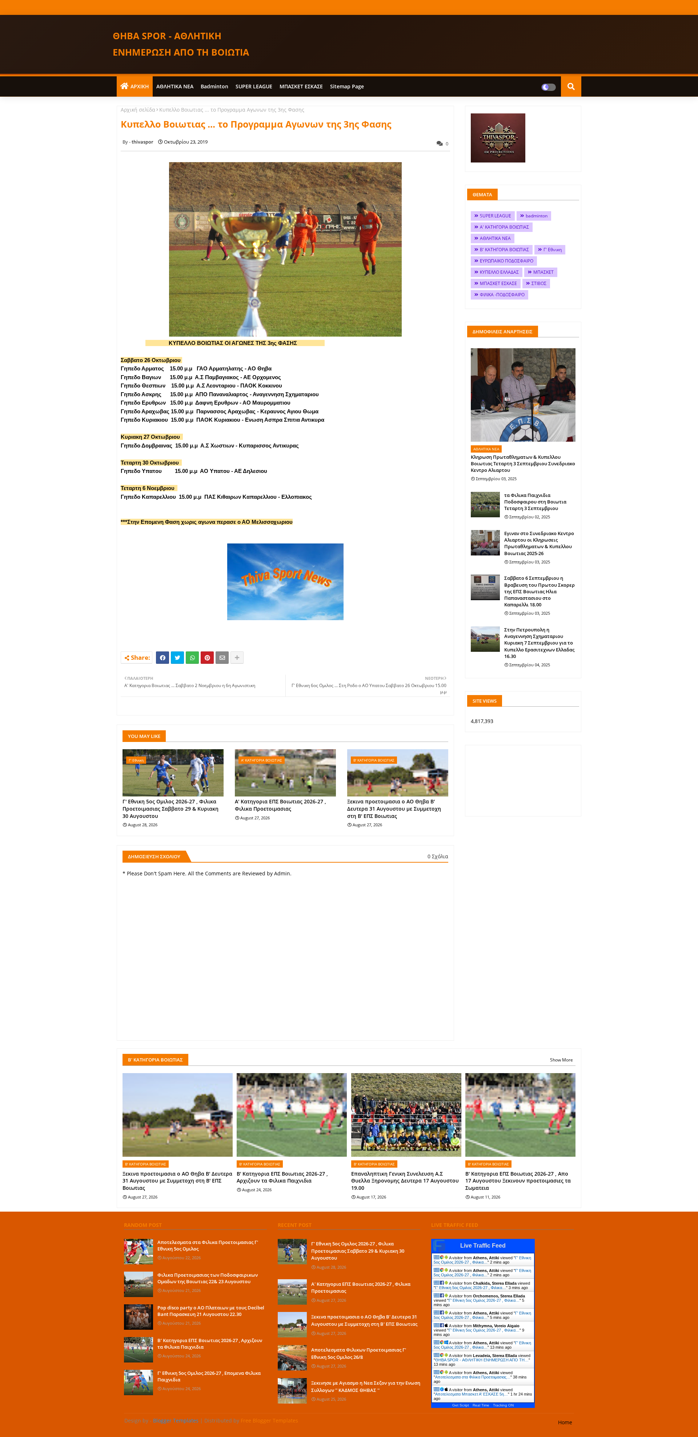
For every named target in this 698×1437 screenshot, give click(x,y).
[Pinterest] (207, 657)
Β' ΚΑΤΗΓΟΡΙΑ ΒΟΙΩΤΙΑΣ (504, 249)
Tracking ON (503, 1405)
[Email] (222, 657)
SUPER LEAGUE (254, 86)
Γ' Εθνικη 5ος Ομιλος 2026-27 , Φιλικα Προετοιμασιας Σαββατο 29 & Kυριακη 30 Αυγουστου (170, 808)
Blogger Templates (175, 1420)
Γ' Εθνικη (552, 249)
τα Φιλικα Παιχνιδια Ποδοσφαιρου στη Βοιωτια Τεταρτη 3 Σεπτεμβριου (535, 501)
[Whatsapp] (192, 657)
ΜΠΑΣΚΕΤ (543, 272)
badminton (214, 86)
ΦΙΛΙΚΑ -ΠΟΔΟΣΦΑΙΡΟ (502, 295)
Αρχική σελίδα (138, 109)
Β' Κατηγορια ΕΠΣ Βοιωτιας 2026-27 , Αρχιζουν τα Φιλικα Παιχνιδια (282, 1177)
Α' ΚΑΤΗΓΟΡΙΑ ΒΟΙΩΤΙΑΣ (504, 227)
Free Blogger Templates (269, 1420)
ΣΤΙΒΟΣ (538, 283)
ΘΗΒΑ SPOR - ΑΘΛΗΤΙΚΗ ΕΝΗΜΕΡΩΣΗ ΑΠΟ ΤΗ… (482, 1360)
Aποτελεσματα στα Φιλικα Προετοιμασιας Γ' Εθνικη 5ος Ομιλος (207, 1245)
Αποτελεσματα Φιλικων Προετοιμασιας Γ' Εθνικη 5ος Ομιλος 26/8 (358, 1353)
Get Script (460, 1405)
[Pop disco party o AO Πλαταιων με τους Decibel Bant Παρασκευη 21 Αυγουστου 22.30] (138, 1317)
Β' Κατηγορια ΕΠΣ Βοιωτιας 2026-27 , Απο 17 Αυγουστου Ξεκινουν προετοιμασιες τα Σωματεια (518, 1180)
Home (565, 1422)
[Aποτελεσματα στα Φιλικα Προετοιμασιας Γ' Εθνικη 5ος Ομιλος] (138, 1251)
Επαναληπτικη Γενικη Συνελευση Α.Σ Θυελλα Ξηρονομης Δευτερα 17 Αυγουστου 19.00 (405, 1180)
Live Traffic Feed (483, 1246)
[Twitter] (177, 657)
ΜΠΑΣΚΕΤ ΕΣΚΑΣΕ (301, 86)
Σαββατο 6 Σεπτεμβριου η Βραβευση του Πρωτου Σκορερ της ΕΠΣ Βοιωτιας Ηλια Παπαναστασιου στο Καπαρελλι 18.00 (539, 591)
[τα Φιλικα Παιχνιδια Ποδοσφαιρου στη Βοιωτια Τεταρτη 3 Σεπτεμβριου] (485, 504)
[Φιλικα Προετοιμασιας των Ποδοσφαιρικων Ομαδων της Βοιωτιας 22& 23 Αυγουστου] (138, 1284)
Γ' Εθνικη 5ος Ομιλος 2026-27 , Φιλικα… (482, 1260)
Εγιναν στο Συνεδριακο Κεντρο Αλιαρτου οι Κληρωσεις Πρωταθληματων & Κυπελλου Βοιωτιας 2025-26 (539, 543)
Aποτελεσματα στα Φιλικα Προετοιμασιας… (472, 1377)
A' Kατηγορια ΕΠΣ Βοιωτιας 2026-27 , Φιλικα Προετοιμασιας (280, 805)
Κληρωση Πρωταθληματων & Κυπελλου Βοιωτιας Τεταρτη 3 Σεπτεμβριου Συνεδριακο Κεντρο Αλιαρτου (523, 463)
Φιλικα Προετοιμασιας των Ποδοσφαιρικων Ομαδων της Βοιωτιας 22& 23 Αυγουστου (207, 1278)
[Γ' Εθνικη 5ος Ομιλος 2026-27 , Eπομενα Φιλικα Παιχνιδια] (138, 1382)
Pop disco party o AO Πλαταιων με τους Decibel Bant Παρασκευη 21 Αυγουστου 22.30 (210, 1310)
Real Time (481, 1405)
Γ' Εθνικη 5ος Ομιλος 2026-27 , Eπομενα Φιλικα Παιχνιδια (209, 1376)
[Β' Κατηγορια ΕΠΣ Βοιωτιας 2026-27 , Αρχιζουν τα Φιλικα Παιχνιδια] (138, 1349)
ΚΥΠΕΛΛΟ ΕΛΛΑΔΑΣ (499, 272)
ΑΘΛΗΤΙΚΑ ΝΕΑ (174, 86)
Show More (561, 1060)
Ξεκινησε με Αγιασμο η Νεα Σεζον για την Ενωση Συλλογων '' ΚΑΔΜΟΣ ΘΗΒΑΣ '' (365, 1386)
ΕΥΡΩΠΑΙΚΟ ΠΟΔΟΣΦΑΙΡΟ (506, 261)
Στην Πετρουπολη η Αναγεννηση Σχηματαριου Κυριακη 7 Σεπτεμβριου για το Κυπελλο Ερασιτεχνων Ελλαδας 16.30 (539, 642)
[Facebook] (162, 657)
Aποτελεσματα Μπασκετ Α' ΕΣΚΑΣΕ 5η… (471, 1394)
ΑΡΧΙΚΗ (140, 86)
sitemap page (347, 86)
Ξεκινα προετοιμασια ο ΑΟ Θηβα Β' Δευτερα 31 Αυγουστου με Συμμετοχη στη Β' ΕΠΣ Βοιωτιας (394, 808)
